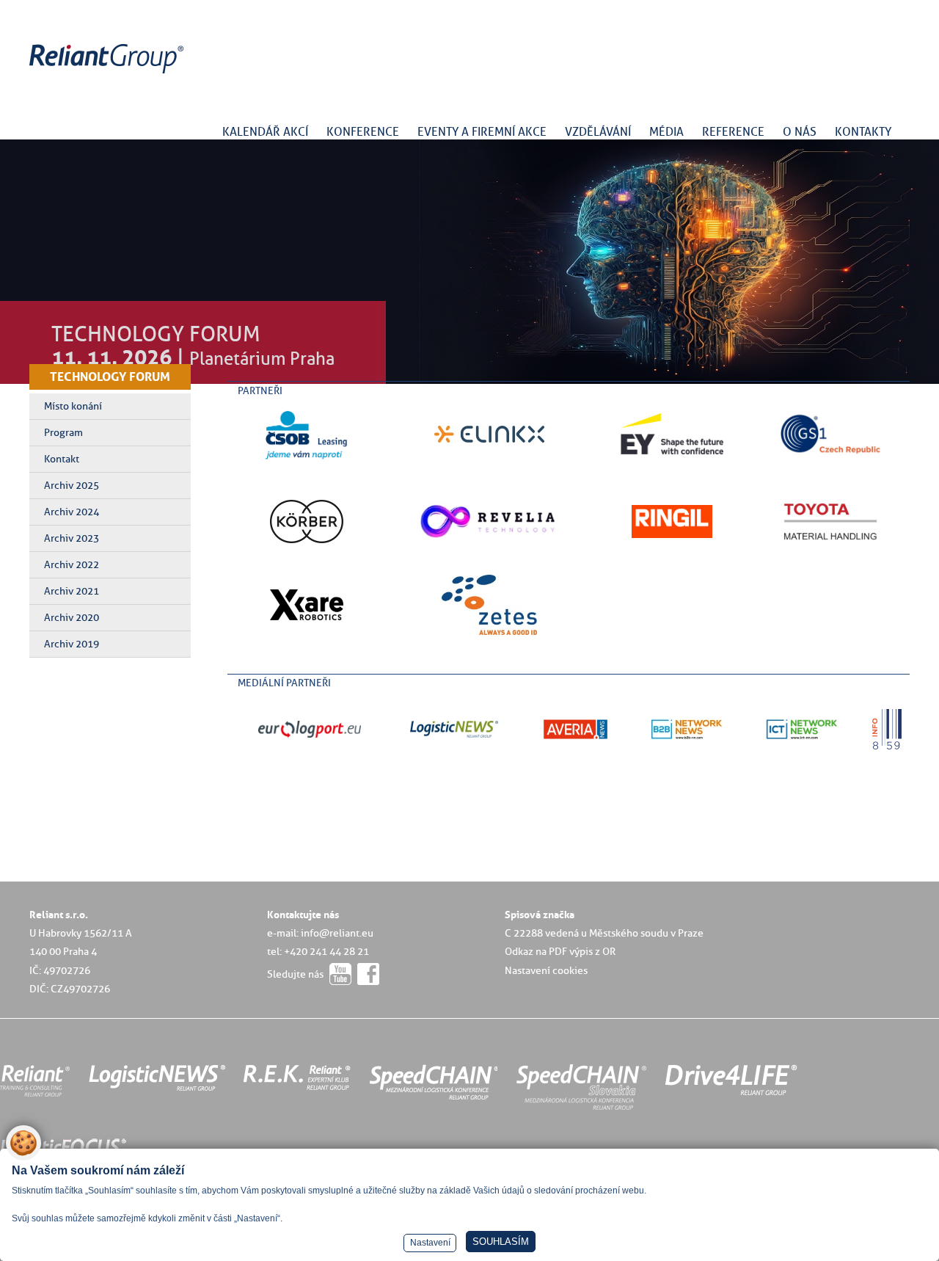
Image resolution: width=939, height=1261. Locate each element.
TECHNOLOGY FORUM (110, 376)
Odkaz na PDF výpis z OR (560, 951)
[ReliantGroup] (108, 73)
